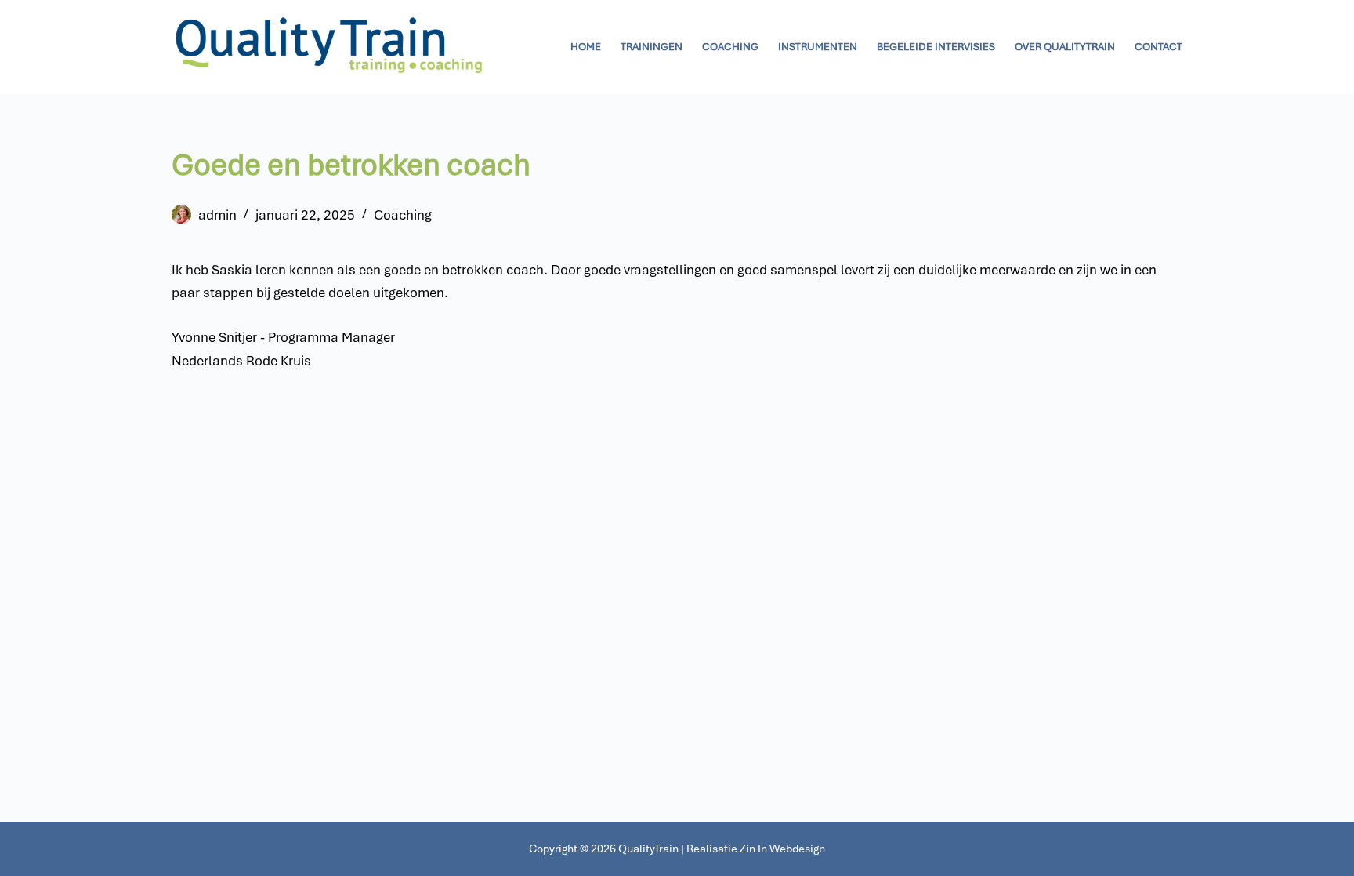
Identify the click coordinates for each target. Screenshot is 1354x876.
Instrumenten (817, 46)
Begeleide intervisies (936, 46)
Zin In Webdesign (782, 848)
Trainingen (651, 46)
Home (585, 46)
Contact (1158, 46)
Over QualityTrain (1065, 46)
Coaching (730, 46)
